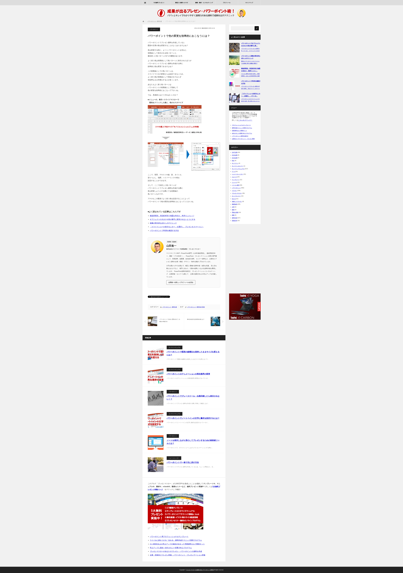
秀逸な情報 (235, 212)
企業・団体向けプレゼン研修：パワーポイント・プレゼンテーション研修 (177, 555)
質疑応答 (234, 220)
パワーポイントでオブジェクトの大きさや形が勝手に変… (250, 44)
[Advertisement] (245, 258)
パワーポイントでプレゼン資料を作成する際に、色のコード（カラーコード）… (250, 88)
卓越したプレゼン (237, 201)
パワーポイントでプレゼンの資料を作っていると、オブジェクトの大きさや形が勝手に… (250, 51)
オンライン (235, 163)
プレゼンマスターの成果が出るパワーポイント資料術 (200, 569)
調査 (233, 215)
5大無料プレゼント (159, 2)
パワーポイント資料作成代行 (240, 136)
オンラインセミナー (237, 166)
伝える (234, 198)
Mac (233, 160)
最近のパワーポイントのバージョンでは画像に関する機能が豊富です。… (250, 63)
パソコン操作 (235, 185)
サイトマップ (249, 2)
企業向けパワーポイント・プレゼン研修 (243, 139)
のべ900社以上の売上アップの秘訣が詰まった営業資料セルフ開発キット (177, 544)
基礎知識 (234, 204)
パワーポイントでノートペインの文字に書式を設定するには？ (193, 418)
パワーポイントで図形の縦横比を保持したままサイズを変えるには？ (193, 353)
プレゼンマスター (237, 193)
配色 (203, 307)
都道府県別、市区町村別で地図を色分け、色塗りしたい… (250, 70)
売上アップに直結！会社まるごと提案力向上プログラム (171, 548)
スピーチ (234, 177)
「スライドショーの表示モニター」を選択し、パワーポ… (250, 95)
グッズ (234, 171)
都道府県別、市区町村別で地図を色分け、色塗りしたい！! (172, 216)
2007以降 (234, 152)
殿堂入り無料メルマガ (181, 2)
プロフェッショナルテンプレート (241, 125)
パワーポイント (154, 29)
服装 (233, 209)
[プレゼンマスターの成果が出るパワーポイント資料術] (201, 18)
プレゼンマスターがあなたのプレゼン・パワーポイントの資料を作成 (176, 551)
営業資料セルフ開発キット (239, 130)
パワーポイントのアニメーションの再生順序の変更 (188, 374)
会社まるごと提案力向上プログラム (242, 133)
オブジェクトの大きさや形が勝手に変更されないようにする (172, 219)
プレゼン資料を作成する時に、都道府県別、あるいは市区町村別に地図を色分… (250, 76)
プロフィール (226, 2)
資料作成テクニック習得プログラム (242, 128)
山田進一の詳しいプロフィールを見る (180, 282)
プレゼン (234, 190)
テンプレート (235, 179)
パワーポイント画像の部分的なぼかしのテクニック (250, 57)
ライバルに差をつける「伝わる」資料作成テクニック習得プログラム (176, 540)
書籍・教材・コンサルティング (204, 2)
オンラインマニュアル (174, 347)
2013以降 (234, 158)
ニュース (234, 182)
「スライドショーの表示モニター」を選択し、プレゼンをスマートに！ (177, 227)
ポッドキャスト (236, 196)
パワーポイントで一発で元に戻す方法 (183, 462)
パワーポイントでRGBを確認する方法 (164, 230)
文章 (233, 207)
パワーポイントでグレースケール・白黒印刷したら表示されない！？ (193, 397)
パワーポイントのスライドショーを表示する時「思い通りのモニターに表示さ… (250, 101)
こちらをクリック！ (245, 120)
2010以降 (234, 155)
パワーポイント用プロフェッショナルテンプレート (169, 536)
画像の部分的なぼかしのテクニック (163, 223)
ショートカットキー (174, 458)
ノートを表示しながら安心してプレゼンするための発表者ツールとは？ (193, 441)
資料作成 (174, 307)
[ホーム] (145, 2)
